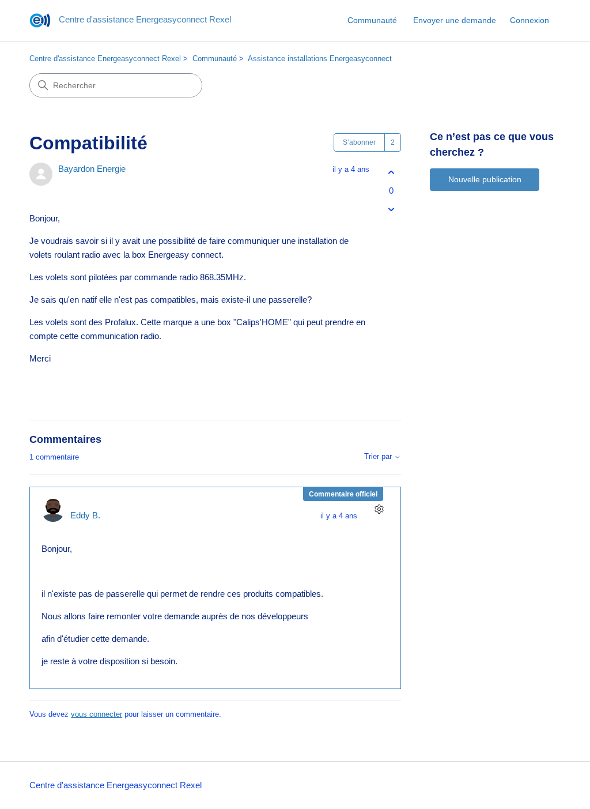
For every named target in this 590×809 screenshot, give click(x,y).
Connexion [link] (529, 20)
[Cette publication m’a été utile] (391, 173)
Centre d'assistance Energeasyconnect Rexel (105, 58)
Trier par (379, 457)
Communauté (372, 20)
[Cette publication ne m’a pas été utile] (391, 209)
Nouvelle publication (484, 179)
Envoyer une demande (454, 20)
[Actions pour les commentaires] (379, 509)
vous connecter (96, 714)
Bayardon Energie (92, 169)
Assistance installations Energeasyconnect (320, 58)
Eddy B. (85, 515)
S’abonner (359, 142)
